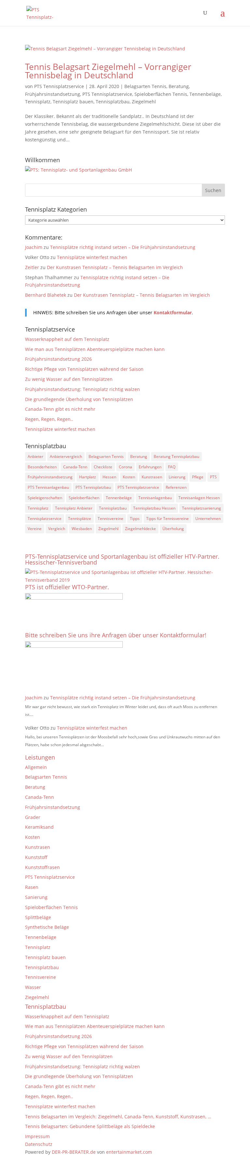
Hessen (109, 477)
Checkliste (103, 467)
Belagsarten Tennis (145, 86)
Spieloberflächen (84, 497)
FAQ (171, 467)
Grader (32, 817)
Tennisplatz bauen (73, 101)
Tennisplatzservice (45, 518)
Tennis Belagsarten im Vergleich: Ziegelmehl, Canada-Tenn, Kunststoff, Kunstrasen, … (118, 1116)
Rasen (31, 887)
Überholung (173, 528)
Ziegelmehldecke (140, 528)
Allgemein (36, 767)
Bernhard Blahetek (45, 295)
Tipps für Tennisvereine (167, 518)
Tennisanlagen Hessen (199, 497)
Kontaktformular (173, 312)
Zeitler (32, 267)
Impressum (37, 1136)
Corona (125, 467)
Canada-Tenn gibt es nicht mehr (60, 409)
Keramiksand (39, 827)
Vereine (35, 528)
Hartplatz (87, 477)
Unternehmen (208, 518)
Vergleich (56, 528)
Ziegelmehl (144, 101)
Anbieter (35, 456)
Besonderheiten (42, 467)
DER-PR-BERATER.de (74, 1152)
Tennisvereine (110, 518)
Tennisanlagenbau (155, 497)
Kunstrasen (152, 477)
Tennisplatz (37, 101)
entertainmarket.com (129, 1152)
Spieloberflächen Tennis (160, 94)
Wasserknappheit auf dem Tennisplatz (67, 339)
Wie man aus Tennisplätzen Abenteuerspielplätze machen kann (95, 349)
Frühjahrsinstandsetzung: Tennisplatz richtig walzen (82, 389)
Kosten (129, 477)
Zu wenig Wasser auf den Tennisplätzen (69, 379)
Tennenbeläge (205, 94)
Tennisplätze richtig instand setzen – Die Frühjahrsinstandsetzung (122, 247)
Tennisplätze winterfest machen (92, 257)
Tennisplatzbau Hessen (154, 508)
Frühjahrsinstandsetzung (52, 94)
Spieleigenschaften (45, 497)
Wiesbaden (82, 528)
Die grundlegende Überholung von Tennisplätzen (79, 399)
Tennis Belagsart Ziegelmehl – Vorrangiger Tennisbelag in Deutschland (108, 71)
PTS (213, 477)
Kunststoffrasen (42, 867)
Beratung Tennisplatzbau (176, 456)
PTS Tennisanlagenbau (48, 487)
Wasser (33, 987)
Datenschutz (38, 1144)
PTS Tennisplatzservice (59, 86)
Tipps (135, 518)
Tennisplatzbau (113, 101)
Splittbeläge (38, 917)
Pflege (197, 477)
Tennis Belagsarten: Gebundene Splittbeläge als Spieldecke (90, 1126)
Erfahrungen (150, 467)
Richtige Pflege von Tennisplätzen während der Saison (84, 369)
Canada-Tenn (75, 467)
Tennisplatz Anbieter (73, 508)
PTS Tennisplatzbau (93, 487)
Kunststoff (36, 857)
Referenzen (176, 487)
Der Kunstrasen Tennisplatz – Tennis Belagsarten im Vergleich (115, 267)
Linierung (177, 477)
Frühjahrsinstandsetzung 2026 (58, 359)
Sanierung (36, 897)
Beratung (179, 86)
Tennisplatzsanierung (201, 508)
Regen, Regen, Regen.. (49, 419)
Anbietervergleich (66, 456)
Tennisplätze (79, 518)
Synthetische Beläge (47, 927)
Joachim (33, 247)
